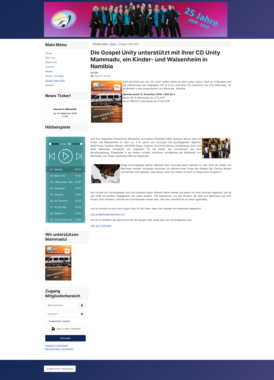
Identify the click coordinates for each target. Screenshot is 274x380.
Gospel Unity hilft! (55, 80)
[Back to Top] (269, 375)
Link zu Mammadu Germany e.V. (107, 214)
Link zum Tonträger (100, 225)
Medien (49, 71)
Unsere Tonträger (54, 76)
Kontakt (49, 85)
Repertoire (51, 62)
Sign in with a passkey (68, 328)
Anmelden (65, 338)
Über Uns (50, 57)
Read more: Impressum (60, 368)
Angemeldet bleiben (59, 321)
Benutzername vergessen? (59, 348)
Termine (49, 66)
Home (48, 53)
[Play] (65, 156)
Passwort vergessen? (56, 345)
